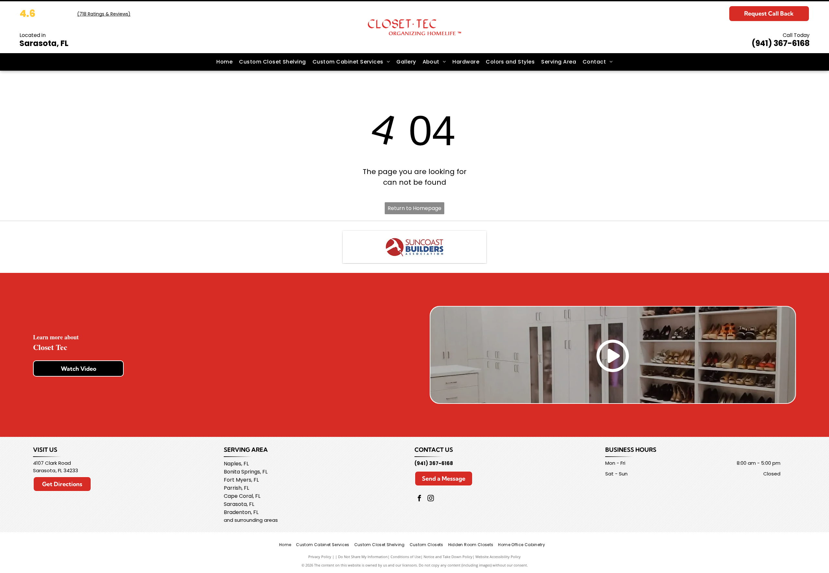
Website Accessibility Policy (498, 556)
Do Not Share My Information (363, 556)
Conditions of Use (406, 556)
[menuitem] (224, 62)
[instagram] (431, 499)
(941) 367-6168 (781, 43)
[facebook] (419, 499)
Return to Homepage (414, 208)
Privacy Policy (319, 556)
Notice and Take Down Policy (448, 556)
